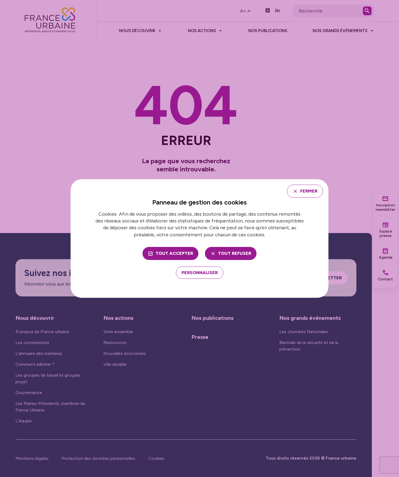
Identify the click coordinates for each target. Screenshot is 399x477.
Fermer (308, 191)
